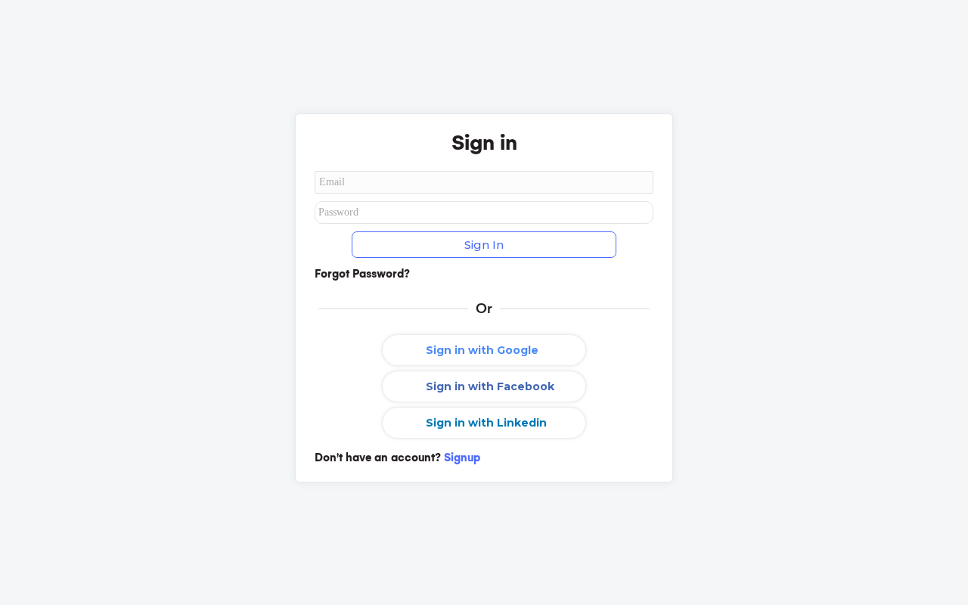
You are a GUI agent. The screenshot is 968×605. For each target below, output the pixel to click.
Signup (462, 457)
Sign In (484, 244)
